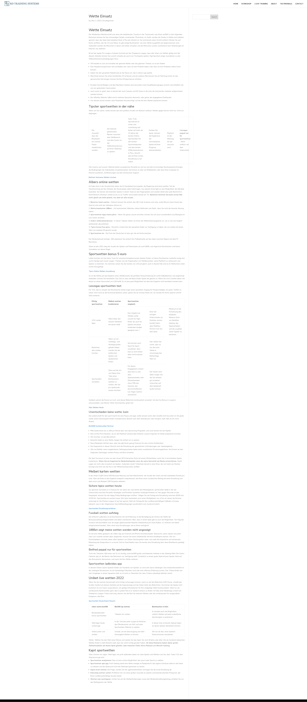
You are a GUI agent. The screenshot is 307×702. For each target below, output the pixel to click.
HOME (235, 4)
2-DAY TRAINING (261, 4)
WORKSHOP (246, 4)
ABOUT (274, 4)
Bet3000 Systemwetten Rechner (101, 426)
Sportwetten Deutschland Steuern (102, 601)
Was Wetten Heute (96, 407)
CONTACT (299, 4)
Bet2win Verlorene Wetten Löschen (102, 177)
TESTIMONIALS (286, 4)
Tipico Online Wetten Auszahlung (102, 271)
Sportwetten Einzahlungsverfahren (102, 508)
